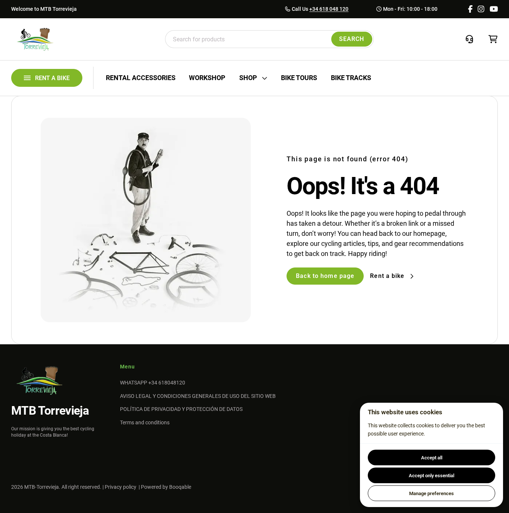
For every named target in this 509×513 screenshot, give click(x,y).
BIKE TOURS (299, 78)
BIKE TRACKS (351, 78)
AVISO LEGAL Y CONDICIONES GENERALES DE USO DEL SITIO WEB (198, 396)
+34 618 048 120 (328, 9)
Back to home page (325, 275)
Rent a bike (387, 276)
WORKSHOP (207, 78)
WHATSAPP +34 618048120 (152, 383)
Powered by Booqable (166, 487)
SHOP (248, 78)
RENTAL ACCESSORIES (141, 78)
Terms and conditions (145, 422)
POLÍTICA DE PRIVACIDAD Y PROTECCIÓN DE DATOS (181, 409)
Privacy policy (120, 487)
